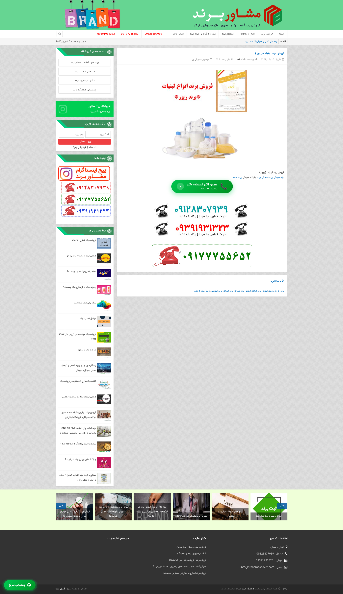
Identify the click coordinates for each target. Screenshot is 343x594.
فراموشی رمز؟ (79, 147)
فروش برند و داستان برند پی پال (191, 547)
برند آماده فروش (202, 291)
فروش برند (195, 59)
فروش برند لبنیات (242, 291)
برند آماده (237, 177)
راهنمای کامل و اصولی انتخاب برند (260, 41)
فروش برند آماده (260, 291)
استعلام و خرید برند (84, 72)
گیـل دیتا (60, 589)
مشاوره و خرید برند (85, 81)
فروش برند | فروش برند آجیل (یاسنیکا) (187, 560)
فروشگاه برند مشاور (244, 589)
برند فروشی (216, 291)
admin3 (241, 59)
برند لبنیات (228, 291)
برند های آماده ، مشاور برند (84, 62)
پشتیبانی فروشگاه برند (84, 90)
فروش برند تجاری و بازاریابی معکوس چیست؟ (184, 573)
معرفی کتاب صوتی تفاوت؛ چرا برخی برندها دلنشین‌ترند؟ (179, 567)
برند (282, 177)
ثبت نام (92, 147)
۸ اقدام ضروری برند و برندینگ (191, 554)
